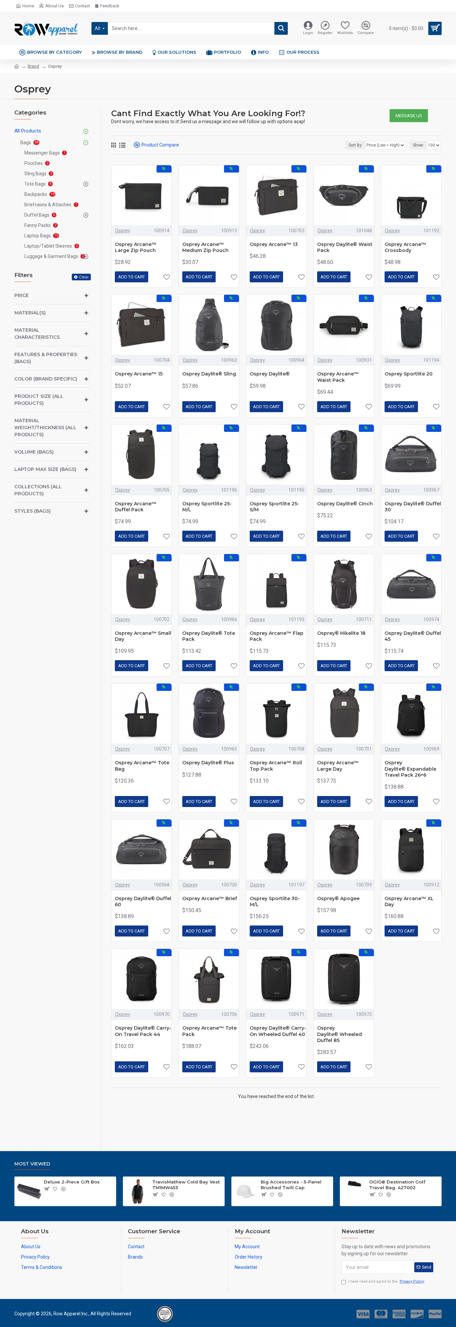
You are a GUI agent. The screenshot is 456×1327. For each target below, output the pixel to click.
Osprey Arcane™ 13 (274, 244)
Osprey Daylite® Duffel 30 (413, 507)
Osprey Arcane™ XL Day (409, 901)
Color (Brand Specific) (45, 379)
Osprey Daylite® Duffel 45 (413, 636)
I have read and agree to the (386, 1281)
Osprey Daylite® (270, 374)
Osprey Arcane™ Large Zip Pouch (136, 247)
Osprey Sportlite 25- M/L (207, 507)
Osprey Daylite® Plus (208, 763)
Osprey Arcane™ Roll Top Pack (276, 766)
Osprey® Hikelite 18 (341, 633)
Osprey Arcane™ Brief (209, 898)
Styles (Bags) (32, 511)
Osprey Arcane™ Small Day (143, 636)
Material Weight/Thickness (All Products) (45, 428)
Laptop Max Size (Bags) (45, 469)
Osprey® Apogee (338, 898)
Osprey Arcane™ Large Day (338, 766)
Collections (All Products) (38, 490)
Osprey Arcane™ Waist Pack (338, 377)
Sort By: (356, 145)
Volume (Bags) (34, 452)
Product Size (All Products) (38, 399)
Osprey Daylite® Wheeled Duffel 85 (339, 1034)
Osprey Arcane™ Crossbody (405, 247)
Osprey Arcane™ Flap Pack (276, 636)
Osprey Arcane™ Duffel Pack (136, 507)
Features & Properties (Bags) (45, 357)
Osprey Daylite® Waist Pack (345, 247)
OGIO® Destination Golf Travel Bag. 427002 (397, 1184)
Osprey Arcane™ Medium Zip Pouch (205, 247)
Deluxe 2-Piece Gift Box (71, 1181)
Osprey (122, 230)
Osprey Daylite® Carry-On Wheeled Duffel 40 (278, 1031)
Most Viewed (32, 1164)
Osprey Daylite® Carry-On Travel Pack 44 (143, 1031)
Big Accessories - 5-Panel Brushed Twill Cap (291, 1184)
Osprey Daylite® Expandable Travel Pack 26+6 (410, 769)
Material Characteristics (37, 333)
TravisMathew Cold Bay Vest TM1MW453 (186, 1184)
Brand (33, 66)
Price (21, 295)
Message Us (409, 115)
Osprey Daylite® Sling (209, 374)
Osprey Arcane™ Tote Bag (142, 766)
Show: (418, 145)
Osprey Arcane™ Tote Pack (209, 1031)
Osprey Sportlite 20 (409, 374)
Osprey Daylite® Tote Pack (208, 636)
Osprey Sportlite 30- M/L (275, 901)
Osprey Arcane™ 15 (139, 374)
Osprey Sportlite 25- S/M (274, 507)
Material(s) (30, 313)
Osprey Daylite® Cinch (345, 504)
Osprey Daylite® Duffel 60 (143, 901)
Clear (84, 276)
